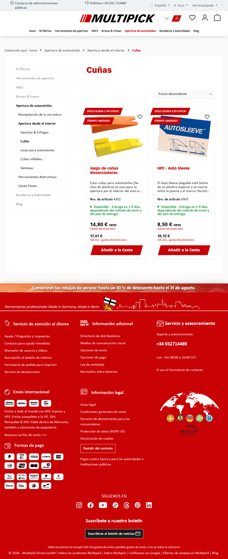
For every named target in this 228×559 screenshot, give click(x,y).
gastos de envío (104, 547)
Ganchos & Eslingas (34, 132)
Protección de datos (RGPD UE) (102, 431)
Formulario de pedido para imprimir (30, 365)
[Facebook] (91, 505)
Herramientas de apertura (35, 78)
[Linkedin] (149, 505)
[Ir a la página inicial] (117, 18)
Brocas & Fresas (27, 96)
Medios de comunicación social (103, 343)
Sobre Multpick (115, 553)
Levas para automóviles (37, 150)
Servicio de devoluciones (22, 372)
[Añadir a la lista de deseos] (140, 116)
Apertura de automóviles (34, 106)
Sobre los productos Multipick (80, 553)
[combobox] (166, 18)
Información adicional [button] (112, 324)
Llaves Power (27, 186)
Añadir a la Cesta (117, 250)
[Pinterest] (138, 505)
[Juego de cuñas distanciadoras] (117, 136)
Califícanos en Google (144, 553)
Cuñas (24, 141)
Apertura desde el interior (37, 123)
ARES (19, 87)
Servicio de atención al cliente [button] (41, 324)
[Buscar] (176, 18)
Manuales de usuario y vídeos (25, 350)
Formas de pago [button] (29, 445)
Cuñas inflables (31, 159)
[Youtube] (103, 505)
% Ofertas (23, 69)
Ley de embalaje (92, 365)
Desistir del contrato (98, 448)
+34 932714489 (172, 344)
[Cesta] (217, 18)
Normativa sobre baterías (98, 372)
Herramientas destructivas (37, 177)
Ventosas (26, 168)
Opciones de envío (93, 350)
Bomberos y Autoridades (33, 195)
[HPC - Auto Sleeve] (184, 136)
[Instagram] (79, 505)
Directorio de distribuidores (100, 336)
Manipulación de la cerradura (39, 115)
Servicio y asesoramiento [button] (189, 323)
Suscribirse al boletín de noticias (111, 534)
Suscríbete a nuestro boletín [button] (114, 521)
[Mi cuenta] (205, 18)
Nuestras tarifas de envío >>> (25, 435)
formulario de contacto (186, 370)
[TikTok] (115, 505)
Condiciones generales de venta (103, 412)
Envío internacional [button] (31, 392)
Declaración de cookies (97, 438)
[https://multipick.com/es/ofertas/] (114, 287)
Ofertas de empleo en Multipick (186, 553)
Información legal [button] (107, 393)
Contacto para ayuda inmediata (27, 343)
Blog (19, 204)
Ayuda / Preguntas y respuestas (27, 336)
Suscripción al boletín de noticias (28, 358)
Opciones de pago (93, 357)
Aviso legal (88, 405)
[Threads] (126, 505)
